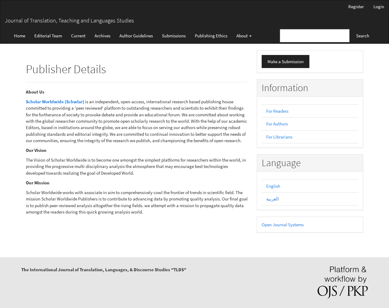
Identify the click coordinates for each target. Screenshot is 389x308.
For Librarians (279, 137)
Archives (102, 36)
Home (19, 36)
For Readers (277, 111)
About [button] (242, 36)
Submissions (174, 36)
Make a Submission (285, 61)
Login (379, 6)
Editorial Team (48, 36)
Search (362, 36)
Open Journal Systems (283, 225)
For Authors (277, 124)
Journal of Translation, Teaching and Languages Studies (69, 20)
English (273, 186)
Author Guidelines (136, 36)
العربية (272, 199)
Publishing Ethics (211, 36)
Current (78, 36)
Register (356, 6)
